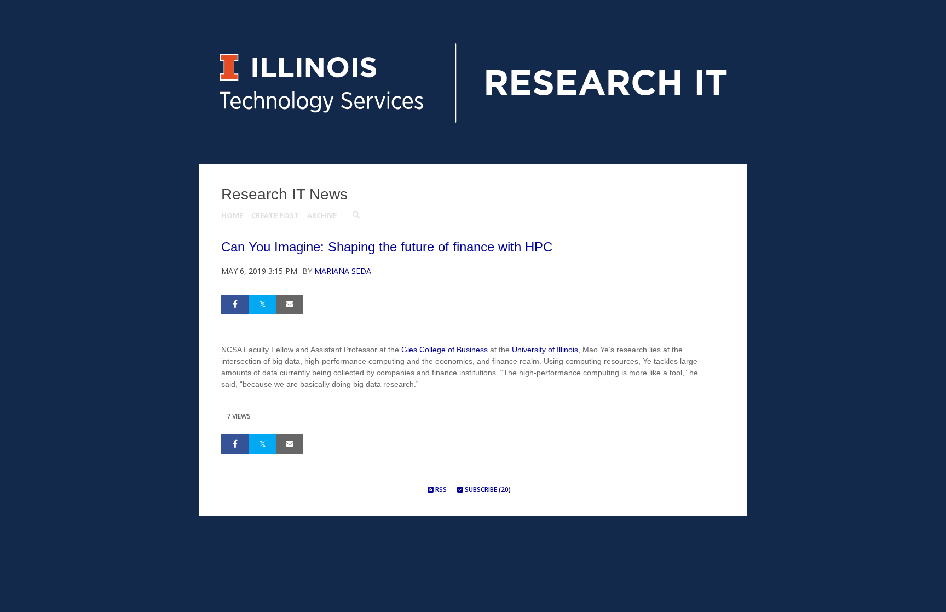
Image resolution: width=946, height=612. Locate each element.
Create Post (275, 215)
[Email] (289, 304)
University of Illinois (545, 349)
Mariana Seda (342, 271)
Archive (322, 215)
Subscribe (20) (487, 489)
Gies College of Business (444, 349)
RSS (440, 489)
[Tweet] (262, 304)
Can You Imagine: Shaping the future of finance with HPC (386, 246)
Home (232, 215)
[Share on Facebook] (235, 304)
